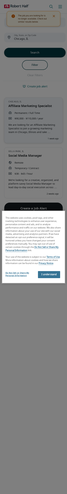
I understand (49, 274)
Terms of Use (53, 257)
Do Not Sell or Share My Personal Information (17, 274)
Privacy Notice (46, 263)
